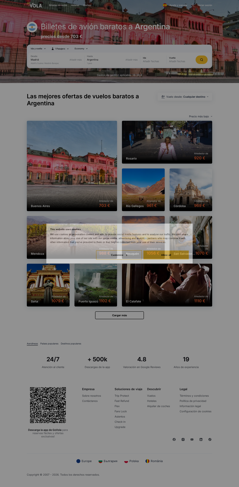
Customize (117, 254)
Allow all (166, 254)
